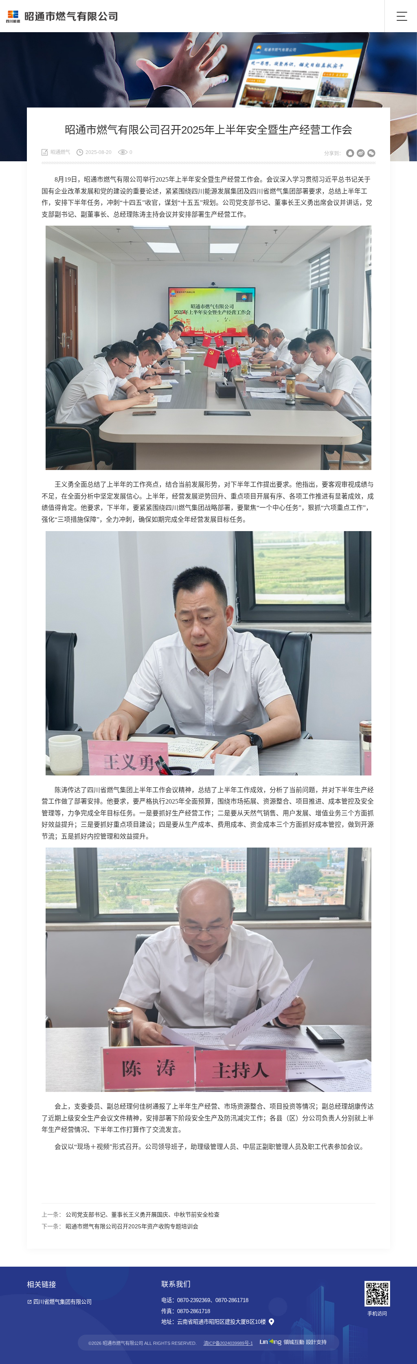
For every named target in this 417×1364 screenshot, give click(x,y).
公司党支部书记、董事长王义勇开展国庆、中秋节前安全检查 (142, 1214)
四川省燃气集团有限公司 (62, 1302)
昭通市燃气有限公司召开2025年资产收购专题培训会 (132, 1226)
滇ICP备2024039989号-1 (228, 1343)
